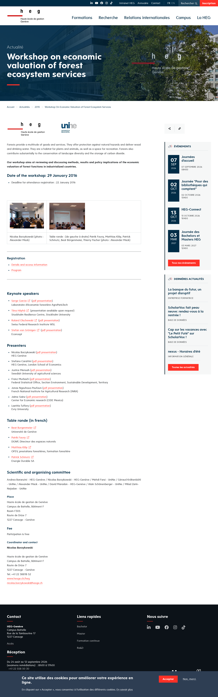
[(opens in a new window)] (91, 3)
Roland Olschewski (22, 320)
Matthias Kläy (19, 447)
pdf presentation (42, 300)
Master (81, 633)
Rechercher (187, 3)
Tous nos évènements (184, 262)
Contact (155, 3)
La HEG (204, 17)
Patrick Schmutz (20, 457)
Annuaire (143, 3)
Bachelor (82, 626)
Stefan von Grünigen (23, 330)
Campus (183, 17)
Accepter (168, 679)
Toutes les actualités (183, 367)
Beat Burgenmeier (21, 427)
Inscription (208, 3)
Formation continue (88, 640)
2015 (37, 107)
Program (16, 270)
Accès (10, 643)
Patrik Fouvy (18, 437)
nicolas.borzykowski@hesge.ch (25, 583)
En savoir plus (125, 689)
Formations (82, 17)
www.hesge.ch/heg (18, 578)
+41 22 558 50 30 (18, 668)
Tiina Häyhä (18, 310)
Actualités (24, 107)
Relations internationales (147, 17)
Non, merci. (189, 679)
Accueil (10, 107)
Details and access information (29, 264)
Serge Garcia (19, 300)
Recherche (108, 17)
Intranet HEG (127, 3)
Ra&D (80, 647)
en (173, 3)
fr (168, 3)
